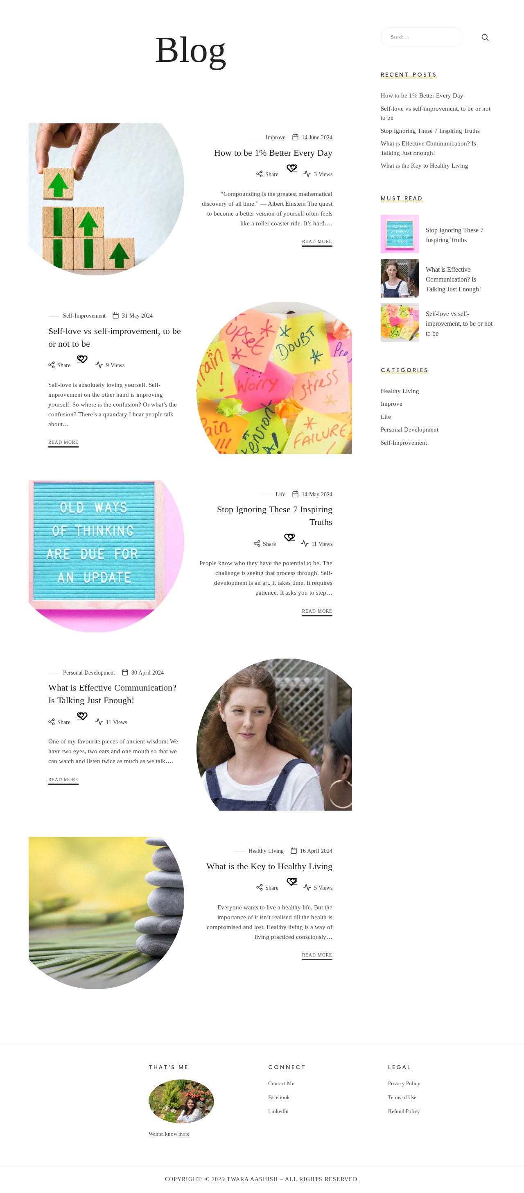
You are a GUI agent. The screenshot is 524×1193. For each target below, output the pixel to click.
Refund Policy (404, 1111)
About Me (314, 18)
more (184, 1134)
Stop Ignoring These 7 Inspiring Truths (430, 130)
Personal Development (89, 673)
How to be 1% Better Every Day (273, 153)
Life (280, 494)
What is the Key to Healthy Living (269, 866)
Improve (275, 137)
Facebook (279, 1097)
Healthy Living (266, 851)
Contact (446, 18)
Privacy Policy (404, 1083)
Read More (317, 241)
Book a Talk (392, 18)
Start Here (351, 18)
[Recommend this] (291, 168)
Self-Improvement (84, 316)
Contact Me (281, 1083)
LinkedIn (278, 1111)
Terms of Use (402, 1097)
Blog (422, 18)
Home (287, 18)
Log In (473, 18)
